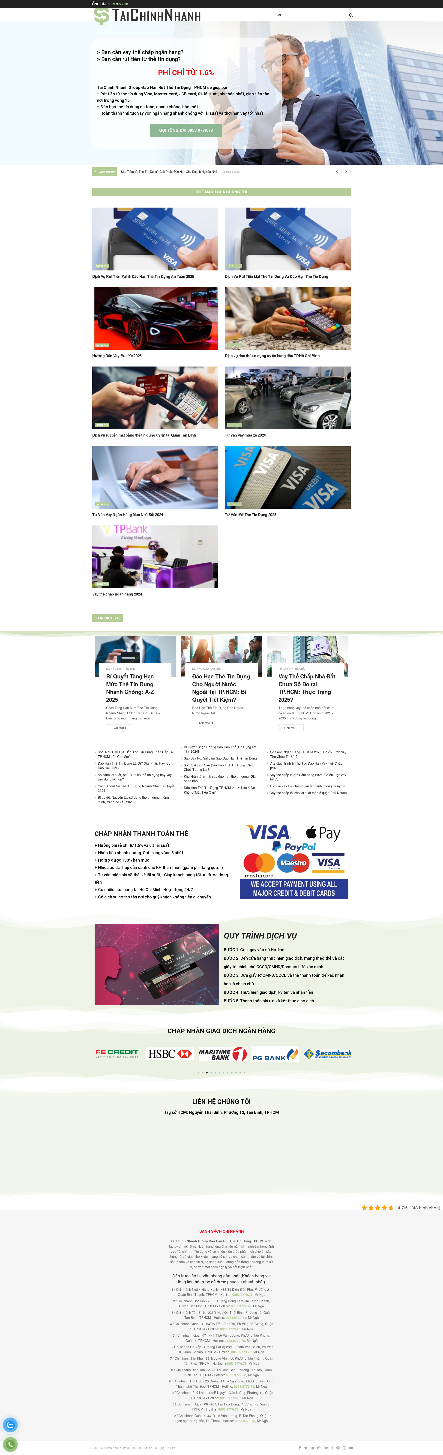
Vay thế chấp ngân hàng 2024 (117, 594)
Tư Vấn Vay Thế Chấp (292, 668)
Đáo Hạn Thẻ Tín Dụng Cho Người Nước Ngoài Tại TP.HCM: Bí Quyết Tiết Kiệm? (221, 687)
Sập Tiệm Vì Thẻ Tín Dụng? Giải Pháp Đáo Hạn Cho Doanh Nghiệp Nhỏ (169, 171)
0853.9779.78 (118, 4)
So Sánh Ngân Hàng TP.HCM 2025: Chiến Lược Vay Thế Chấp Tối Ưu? (308, 754)
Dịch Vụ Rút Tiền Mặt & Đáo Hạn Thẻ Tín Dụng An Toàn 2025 (143, 276)
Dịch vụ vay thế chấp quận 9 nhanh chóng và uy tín (307, 786)
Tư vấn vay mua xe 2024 (245, 435)
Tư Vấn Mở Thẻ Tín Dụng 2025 (250, 514)
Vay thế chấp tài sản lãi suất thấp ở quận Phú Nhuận (308, 792)
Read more (119, 728)
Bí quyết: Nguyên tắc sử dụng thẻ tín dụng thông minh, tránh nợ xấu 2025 (133, 799)
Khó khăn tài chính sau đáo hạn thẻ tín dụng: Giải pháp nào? (220, 778)
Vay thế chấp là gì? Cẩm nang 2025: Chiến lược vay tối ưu (308, 777)
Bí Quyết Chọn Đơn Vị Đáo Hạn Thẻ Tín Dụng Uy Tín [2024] (220, 749)
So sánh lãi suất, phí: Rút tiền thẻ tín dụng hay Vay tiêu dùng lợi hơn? (135, 777)
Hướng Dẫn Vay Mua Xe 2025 (117, 355)
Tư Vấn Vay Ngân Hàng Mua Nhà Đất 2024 (127, 514)
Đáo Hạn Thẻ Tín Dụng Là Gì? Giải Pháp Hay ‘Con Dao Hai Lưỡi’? (135, 765)
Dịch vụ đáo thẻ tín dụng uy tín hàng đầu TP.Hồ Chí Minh (272, 355)
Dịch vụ (102, 266)
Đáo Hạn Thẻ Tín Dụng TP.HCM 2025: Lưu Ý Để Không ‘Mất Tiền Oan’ (219, 790)
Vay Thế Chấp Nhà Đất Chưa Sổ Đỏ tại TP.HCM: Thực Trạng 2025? (306, 687)
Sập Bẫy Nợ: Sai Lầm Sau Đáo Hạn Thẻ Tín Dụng (220, 758)
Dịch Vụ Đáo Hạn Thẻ (206, 668)
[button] (97, 1054)
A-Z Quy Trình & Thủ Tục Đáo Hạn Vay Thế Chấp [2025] (306, 765)
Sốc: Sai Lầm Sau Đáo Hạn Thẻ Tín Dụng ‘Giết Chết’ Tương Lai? (218, 767)
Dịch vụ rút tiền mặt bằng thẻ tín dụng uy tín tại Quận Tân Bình (144, 435)
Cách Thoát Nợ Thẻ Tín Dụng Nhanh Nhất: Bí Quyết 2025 (136, 788)
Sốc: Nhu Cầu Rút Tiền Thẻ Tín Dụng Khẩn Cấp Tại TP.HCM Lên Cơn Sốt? (136, 754)
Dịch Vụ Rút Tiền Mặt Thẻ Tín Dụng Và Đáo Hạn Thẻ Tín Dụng (276, 276)
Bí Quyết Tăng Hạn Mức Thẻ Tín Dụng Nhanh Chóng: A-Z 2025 (130, 687)
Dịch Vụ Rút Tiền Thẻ (120, 668)
